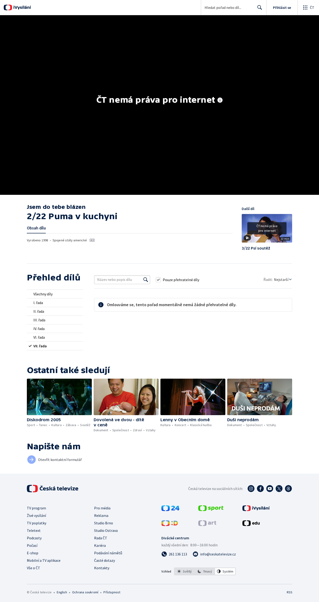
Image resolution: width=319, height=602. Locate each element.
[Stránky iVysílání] (256, 509)
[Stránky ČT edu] (251, 524)
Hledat (259, 7)
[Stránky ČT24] (170, 509)
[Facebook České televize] (260, 488)
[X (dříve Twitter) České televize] (279, 488)
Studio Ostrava (106, 530)
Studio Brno (103, 523)
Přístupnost (111, 592)
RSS (289, 592)
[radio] (55, 294)
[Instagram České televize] (251, 488)
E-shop (32, 553)
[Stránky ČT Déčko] (169, 524)
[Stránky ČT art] (207, 524)
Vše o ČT (33, 568)
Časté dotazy (104, 560)
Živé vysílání (36, 515)
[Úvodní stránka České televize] (53, 488)
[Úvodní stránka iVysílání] (21, 7)
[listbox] (205, 571)
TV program (36, 508)
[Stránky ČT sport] (210, 509)
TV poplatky (36, 523)
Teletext (34, 530)
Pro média (102, 508)
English (62, 592)
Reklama (101, 515)
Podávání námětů (108, 553)
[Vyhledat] (145, 279)
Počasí (32, 545)
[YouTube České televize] (269, 488)
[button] (267, 230)
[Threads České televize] (288, 488)
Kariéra (100, 545)
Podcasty (34, 538)
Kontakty (101, 568)
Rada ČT (100, 538)
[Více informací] (220, 100)
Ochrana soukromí (85, 592)
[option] (185, 571)
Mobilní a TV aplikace (43, 560)
